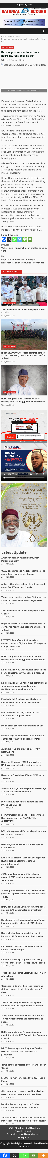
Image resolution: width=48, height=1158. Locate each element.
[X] (9, 239)
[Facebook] (4, 239)
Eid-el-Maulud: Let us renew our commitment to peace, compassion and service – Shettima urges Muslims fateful (24, 686)
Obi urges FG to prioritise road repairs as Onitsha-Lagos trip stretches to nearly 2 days (22, 989)
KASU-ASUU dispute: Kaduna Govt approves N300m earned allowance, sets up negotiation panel (23, 860)
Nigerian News (7, 47)
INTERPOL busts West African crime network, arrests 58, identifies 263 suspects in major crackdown (23, 643)
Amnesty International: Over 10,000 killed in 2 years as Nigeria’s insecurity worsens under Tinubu (24, 893)
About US (19, 1127)
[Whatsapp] (14, 239)
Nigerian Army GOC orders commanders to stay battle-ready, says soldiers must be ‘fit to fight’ (24, 334)
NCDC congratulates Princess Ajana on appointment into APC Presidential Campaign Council (24, 1035)
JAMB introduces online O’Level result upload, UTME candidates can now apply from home (21, 877)
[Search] (43, 31)
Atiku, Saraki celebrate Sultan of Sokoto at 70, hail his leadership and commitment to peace (22, 1018)
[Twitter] (19, 239)
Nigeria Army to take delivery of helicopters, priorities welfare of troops (22, 259)
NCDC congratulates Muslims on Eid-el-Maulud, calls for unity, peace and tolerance (24, 380)
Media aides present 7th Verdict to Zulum (22, 725)
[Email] (30, 239)
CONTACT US (33, 1127)
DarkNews (39, 1143)
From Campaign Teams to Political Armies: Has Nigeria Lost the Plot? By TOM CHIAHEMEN (22, 818)
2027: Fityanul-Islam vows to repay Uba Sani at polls (24, 291)
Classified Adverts (23, 1131)
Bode (5, 60)
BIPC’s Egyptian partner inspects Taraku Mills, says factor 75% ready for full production (21, 1051)
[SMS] (24, 239)
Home (10, 1127)
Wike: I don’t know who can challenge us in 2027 (24, 248)
